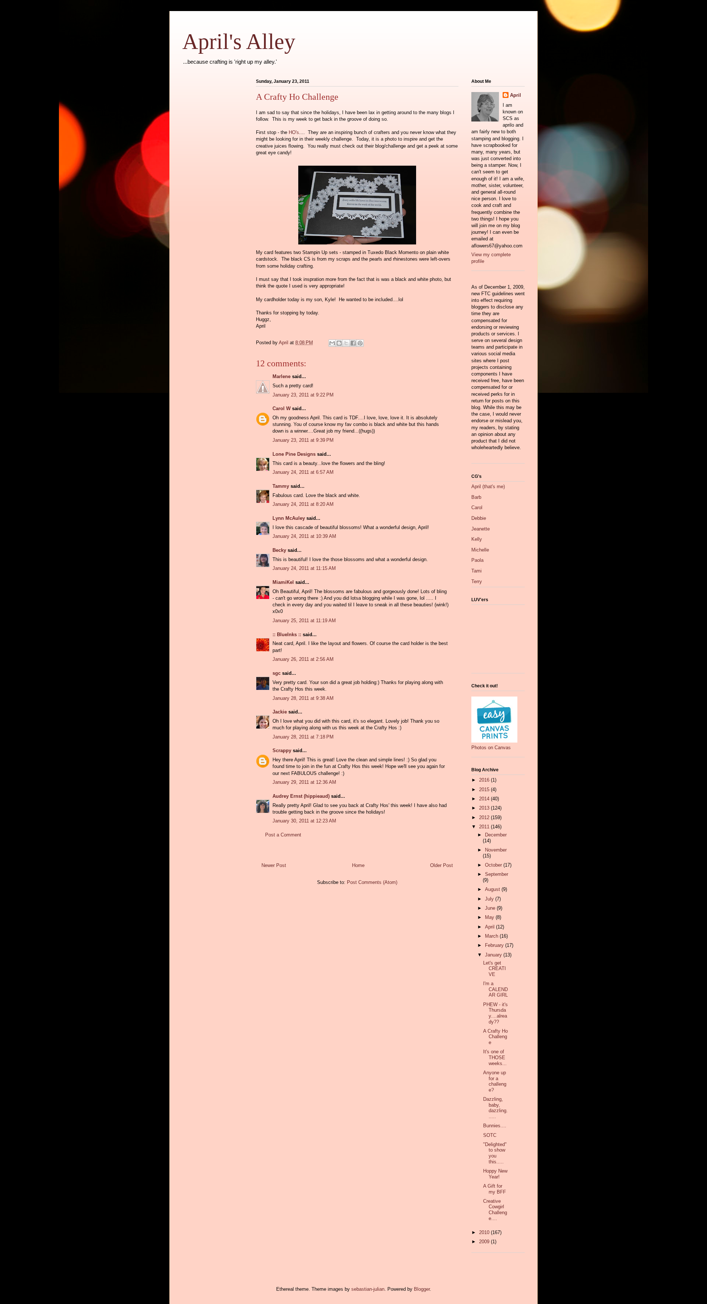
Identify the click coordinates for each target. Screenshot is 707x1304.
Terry (476, 581)
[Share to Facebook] (353, 343)
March (492, 936)
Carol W (281, 408)
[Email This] (332, 343)
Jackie (279, 712)
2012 (485, 817)
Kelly (476, 539)
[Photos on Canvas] (494, 741)
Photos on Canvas (491, 747)
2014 (485, 798)
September (496, 874)
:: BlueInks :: (286, 634)
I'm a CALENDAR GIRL (495, 989)
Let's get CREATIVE (494, 968)
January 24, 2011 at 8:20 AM (303, 504)
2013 (485, 808)
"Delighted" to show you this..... (495, 1153)
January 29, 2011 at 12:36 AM (304, 782)
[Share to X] (346, 343)
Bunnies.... (494, 1125)
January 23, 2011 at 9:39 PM (303, 440)
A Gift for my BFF (494, 1189)
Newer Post (273, 865)
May (490, 917)
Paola (477, 560)
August (493, 889)
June (491, 908)
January (494, 955)
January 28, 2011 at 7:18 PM (303, 737)
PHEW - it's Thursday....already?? (495, 1013)
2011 (485, 826)
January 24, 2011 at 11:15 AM (304, 568)
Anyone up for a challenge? (494, 1081)
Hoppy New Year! (495, 1174)
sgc (276, 673)
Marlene (281, 376)
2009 (485, 1241)
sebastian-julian (367, 1289)
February (495, 945)
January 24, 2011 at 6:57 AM (303, 472)
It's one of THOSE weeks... (495, 1057)
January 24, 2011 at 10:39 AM (304, 536)
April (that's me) (488, 486)
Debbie (478, 518)
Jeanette (480, 529)
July (490, 899)
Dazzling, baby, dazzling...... (495, 1107)
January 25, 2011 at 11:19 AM (304, 620)
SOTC (489, 1135)
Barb (476, 497)
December (496, 835)
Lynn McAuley (288, 518)
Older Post (441, 865)
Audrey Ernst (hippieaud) (301, 796)
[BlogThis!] (339, 343)
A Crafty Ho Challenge (495, 1036)
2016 (485, 780)
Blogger (422, 1289)
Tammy (280, 486)
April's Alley (238, 41)
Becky (279, 550)
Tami (476, 571)
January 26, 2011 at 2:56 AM (303, 659)
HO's (294, 132)
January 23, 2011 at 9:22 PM (303, 395)
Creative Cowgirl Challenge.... (495, 1209)
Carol (476, 507)
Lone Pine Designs (294, 454)
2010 (485, 1232)
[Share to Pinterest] (360, 343)
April (515, 95)
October (494, 865)
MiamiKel (283, 582)
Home (358, 865)
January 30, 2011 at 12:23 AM (304, 821)
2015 (485, 789)
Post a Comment (283, 835)
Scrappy (281, 750)
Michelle (480, 550)
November (496, 850)
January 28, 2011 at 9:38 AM (303, 698)
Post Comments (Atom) (372, 882)
